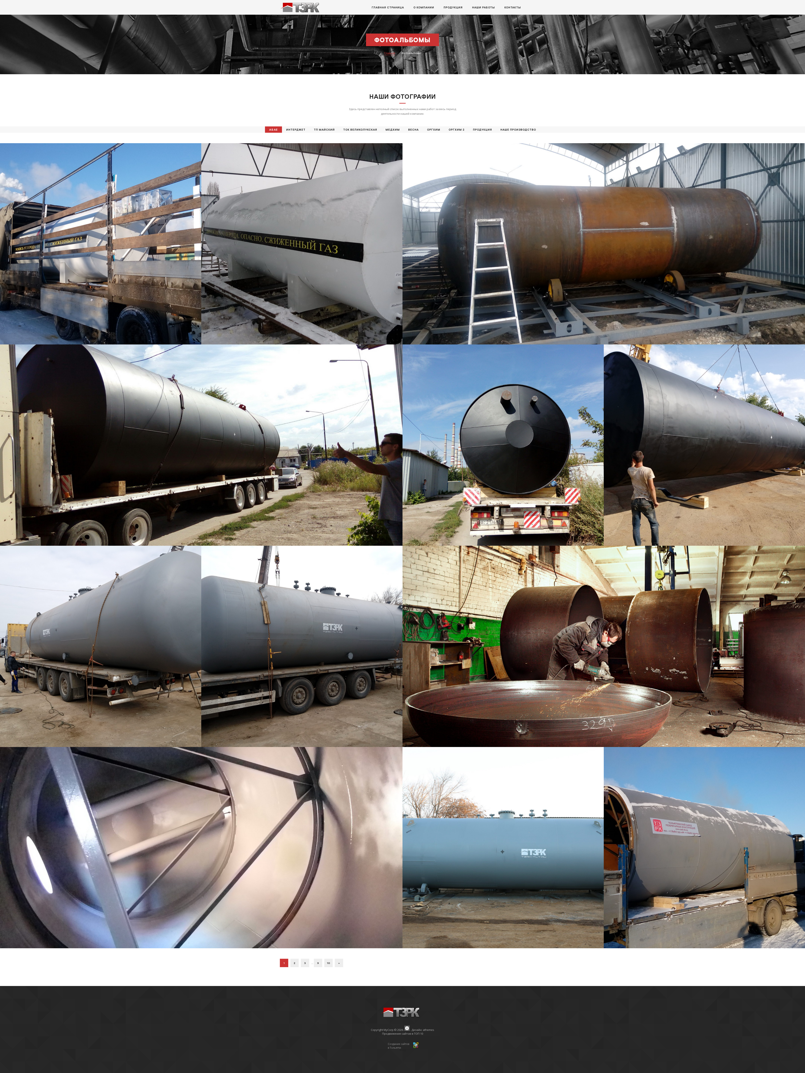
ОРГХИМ (433, 129)
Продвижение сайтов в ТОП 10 (402, 1033)
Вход (403, 1050)
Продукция (482, 129)
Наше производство (518, 129)
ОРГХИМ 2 (457, 129)
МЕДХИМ (393, 129)
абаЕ (273, 129)
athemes (428, 1030)
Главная (389, 53)
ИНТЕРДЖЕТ (295, 129)
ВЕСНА (413, 129)
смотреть (101, 249)
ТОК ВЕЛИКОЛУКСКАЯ (360, 129)
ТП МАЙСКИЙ (324, 129)
